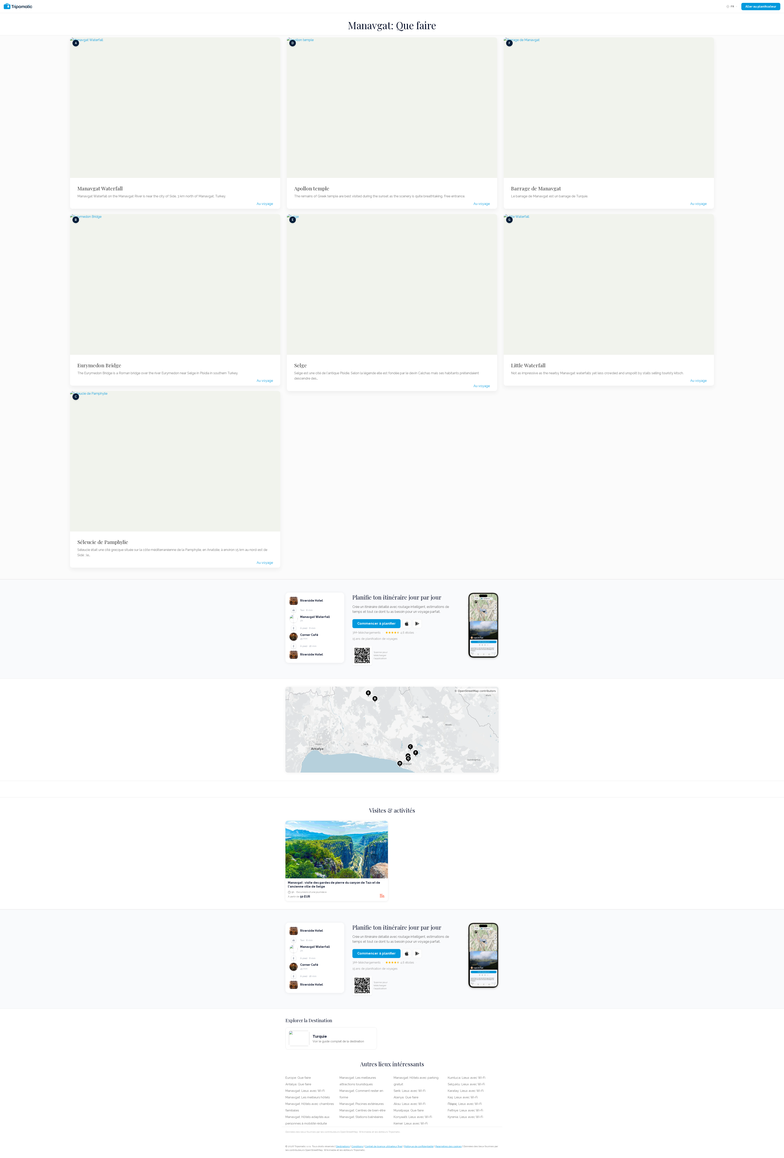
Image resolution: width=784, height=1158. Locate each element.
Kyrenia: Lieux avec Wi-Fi (465, 1117)
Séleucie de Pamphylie (102, 542)
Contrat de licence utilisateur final (383, 1146)
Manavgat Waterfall (100, 188)
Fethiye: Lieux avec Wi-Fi (465, 1110)
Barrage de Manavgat (536, 188)
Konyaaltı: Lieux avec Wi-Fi (413, 1117)
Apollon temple (311, 188)
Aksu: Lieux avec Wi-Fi (409, 1104)
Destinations (343, 1146)
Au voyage (265, 204)
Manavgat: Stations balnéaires (361, 1117)
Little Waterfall (528, 365)
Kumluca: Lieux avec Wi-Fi (466, 1078)
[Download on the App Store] (406, 623)
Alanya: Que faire (406, 1097)
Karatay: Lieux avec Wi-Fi (466, 1091)
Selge (300, 365)
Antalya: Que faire (298, 1084)
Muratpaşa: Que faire (409, 1110)
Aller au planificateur (760, 6)
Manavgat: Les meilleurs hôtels (307, 1097)
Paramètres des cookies (448, 1146)
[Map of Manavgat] (392, 730)
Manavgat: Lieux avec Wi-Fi (305, 1091)
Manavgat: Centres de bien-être (362, 1110)
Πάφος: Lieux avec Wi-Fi (465, 1104)
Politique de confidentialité (418, 1146)
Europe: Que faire (298, 1078)
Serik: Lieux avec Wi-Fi (409, 1091)
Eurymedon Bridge (99, 365)
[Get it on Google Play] (417, 623)
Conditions (357, 1146)
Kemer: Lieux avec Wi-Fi (411, 1123)
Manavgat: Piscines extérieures (362, 1104)
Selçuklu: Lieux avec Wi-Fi (466, 1084)
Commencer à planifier (376, 623)
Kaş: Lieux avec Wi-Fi (463, 1097)
